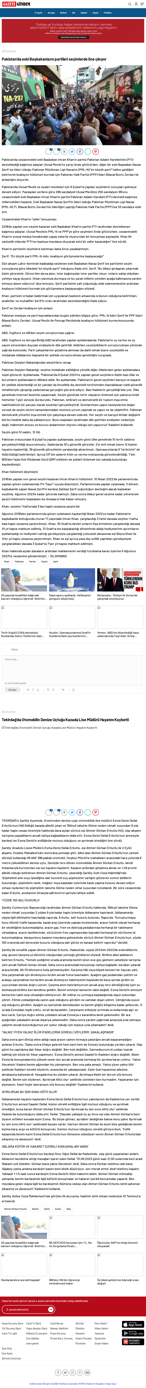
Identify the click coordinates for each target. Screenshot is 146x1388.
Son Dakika (32, 1338)
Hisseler (80, 1333)
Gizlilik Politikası (60, 1383)
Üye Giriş (7, 1348)
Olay (68, 1208)
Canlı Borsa (56, 1323)
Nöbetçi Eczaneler (37, 1333)
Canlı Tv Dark (33, 1323)
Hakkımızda (35, 1383)
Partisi (32, 561)
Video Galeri (101, 1328)
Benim (35, 1208)
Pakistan (19, 561)
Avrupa (51, 12)
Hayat (95, 12)
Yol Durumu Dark (11, 1328)
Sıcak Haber (102, 1343)
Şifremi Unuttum (11, 1358)
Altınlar (79, 1323)
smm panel (32, 1343)
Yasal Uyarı (111, 1383)
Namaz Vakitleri (59, 1328)
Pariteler (80, 1343)
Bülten (63, 12)
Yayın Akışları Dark (36, 1328)
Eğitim (84, 12)
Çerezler (73, 1383)
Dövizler (80, 1328)
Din (73, 12)
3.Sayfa (38, 12)
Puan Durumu (58, 1333)
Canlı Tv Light (9, 1333)
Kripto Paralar (83, 1338)
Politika (107, 12)
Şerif (55, 561)
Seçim (44, 561)
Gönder (12, 689)
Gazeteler (100, 1338)
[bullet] (53, 690)
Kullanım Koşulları (95, 1383)
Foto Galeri (101, 1323)
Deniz (47, 1208)
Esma (58, 1208)
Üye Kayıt (7, 1353)
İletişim (46, 1383)
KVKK (82, 1383)
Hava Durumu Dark (12, 1323)
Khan (6, 561)
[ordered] (48, 690)
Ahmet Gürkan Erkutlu (15, 1208)
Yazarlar (99, 1333)
